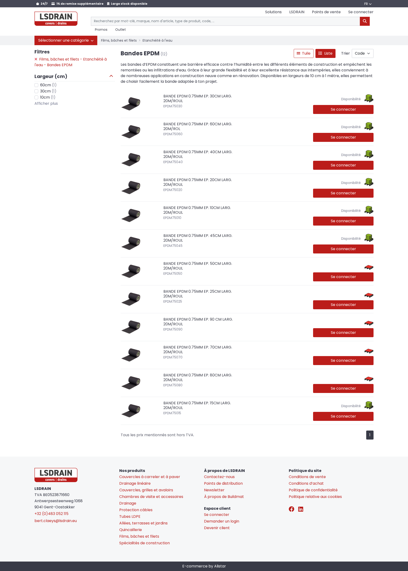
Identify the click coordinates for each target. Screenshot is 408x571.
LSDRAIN (296, 12)
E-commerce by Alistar (204, 566)
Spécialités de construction (144, 543)
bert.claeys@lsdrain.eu (55, 520)
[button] (65, 40)
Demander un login (221, 521)
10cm (47, 97)
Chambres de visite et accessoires (151, 496)
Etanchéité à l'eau (157, 40)
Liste (327, 53)
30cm (48, 91)
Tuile (305, 53)
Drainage (127, 503)
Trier (345, 53)
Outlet (120, 30)
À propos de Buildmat (224, 496)
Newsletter (214, 490)
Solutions (273, 12)
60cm (48, 85)
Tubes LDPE (129, 516)
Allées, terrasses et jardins (143, 523)
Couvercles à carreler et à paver (149, 476)
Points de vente (326, 12)
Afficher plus (46, 103)
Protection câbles (136, 510)
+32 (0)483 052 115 (51, 513)
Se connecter (343, 109)
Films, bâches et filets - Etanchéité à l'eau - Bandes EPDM (70, 62)
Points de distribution (223, 483)
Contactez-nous (219, 476)
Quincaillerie (130, 529)
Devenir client (217, 528)
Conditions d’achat (306, 483)
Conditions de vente (307, 476)
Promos (101, 30)
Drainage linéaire (135, 483)
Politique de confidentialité (313, 490)
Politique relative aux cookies (315, 496)
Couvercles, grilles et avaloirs (146, 490)
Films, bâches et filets (119, 40)
